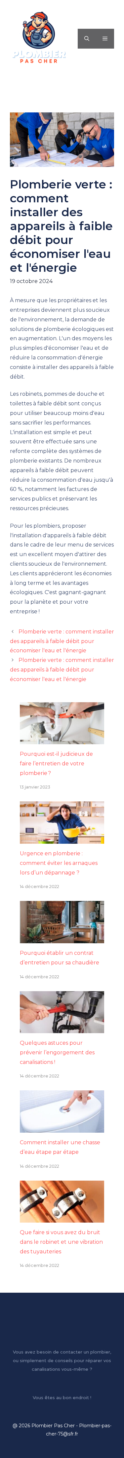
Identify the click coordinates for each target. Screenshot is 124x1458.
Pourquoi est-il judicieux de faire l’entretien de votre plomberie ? (56, 763)
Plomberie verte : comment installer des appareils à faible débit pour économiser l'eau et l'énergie (62, 641)
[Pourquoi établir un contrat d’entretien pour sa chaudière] (62, 938)
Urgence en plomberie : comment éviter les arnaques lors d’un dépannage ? (59, 863)
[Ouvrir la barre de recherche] (87, 39)
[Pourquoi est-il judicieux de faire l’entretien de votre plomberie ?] (62, 739)
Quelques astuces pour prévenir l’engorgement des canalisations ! (57, 1052)
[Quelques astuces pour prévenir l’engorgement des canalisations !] (62, 1028)
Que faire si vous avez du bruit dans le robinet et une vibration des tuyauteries (61, 1242)
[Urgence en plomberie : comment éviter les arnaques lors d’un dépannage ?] (62, 838)
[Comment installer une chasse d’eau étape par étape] (62, 1127)
